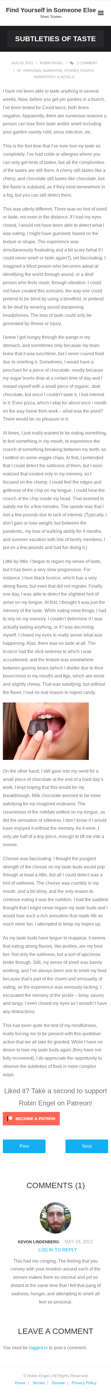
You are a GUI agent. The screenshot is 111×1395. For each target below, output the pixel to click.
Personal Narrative (42, 71)
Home (20, 1383)
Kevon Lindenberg (38, 1242)
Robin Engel (51, 63)
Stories (38, 1383)
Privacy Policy (84, 1383)
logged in (38, 1347)
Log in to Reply (57, 1250)
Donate (58, 1383)
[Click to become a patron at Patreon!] (55, 1118)
